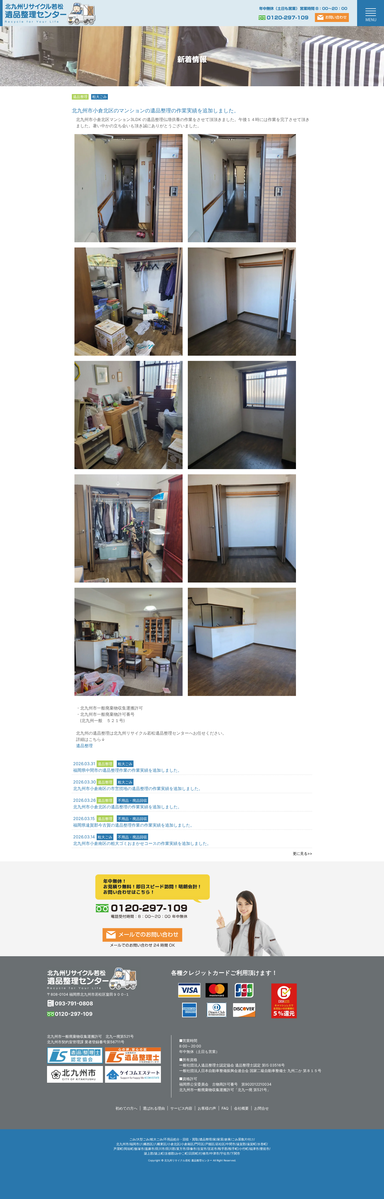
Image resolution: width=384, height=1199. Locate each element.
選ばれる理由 (154, 1108)
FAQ (225, 1108)
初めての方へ (126, 1108)
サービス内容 (181, 1108)
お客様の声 (207, 1108)
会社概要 (241, 1108)
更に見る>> (302, 853)
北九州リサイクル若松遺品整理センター (94, 978)
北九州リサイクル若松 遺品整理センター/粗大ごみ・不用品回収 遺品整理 (49, 13)
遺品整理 (84, 745)
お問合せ (261, 1108)
